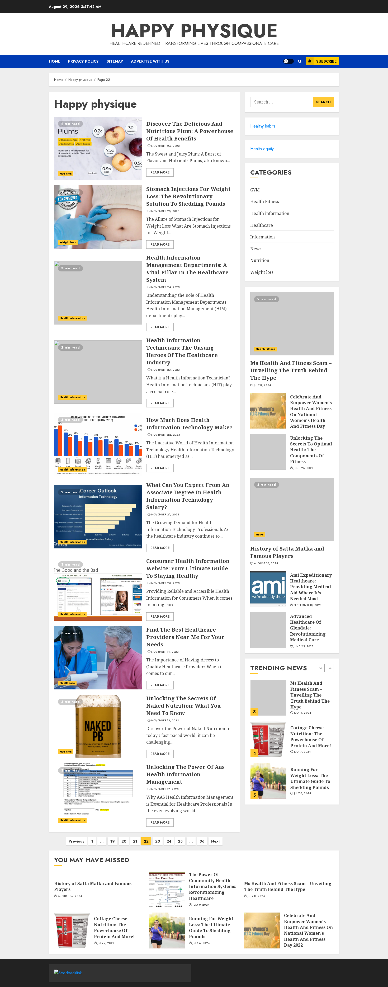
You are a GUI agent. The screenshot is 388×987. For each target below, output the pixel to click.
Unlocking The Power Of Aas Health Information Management (185, 774)
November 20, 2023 (165, 583)
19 (112, 841)
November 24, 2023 (165, 287)
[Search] (299, 61)
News (256, 249)
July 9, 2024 (201, 905)
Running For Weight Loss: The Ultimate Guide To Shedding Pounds (310, 778)
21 (135, 841)
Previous (76, 841)
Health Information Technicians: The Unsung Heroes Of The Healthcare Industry (182, 351)
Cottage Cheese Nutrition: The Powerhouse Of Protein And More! (310, 736)
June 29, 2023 (304, 646)
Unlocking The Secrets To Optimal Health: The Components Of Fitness (311, 450)
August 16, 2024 (266, 563)
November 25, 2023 (165, 211)
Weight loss (68, 242)
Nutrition (66, 174)
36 (202, 841)
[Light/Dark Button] (288, 61)
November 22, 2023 (165, 435)
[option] (292, 700)
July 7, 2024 (302, 752)
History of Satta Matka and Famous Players (287, 552)
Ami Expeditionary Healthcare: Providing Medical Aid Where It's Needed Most (311, 587)
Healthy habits (262, 126)
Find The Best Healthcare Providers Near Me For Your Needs (185, 637)
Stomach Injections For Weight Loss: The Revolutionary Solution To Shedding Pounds (188, 196)
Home (54, 61)
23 (157, 841)
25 (180, 841)
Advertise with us (150, 61)
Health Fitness (264, 201)
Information (262, 237)
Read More (159, 172)
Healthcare (67, 683)
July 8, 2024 (262, 385)
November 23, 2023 (165, 370)
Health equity (262, 149)
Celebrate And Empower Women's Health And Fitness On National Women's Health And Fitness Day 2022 (311, 414)
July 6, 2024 (302, 793)
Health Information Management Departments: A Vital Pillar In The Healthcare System (187, 268)
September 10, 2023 (307, 605)
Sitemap (115, 61)
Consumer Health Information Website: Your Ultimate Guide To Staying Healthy (187, 568)
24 (169, 841)
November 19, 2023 (165, 652)
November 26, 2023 (165, 146)
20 (123, 841)
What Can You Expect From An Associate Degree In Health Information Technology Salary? (187, 496)
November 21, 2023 (165, 514)
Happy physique (194, 30)
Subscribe (326, 61)
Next (215, 841)
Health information (72, 318)
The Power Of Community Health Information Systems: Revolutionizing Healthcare (212, 886)
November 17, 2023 (165, 789)
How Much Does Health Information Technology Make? (189, 423)
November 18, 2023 (165, 720)
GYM (255, 190)
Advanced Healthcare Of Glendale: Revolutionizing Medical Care (308, 628)
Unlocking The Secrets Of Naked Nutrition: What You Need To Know (183, 706)
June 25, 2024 (304, 468)
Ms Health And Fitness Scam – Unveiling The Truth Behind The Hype (291, 370)
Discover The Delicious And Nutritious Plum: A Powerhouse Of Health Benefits (189, 131)
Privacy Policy (83, 61)
